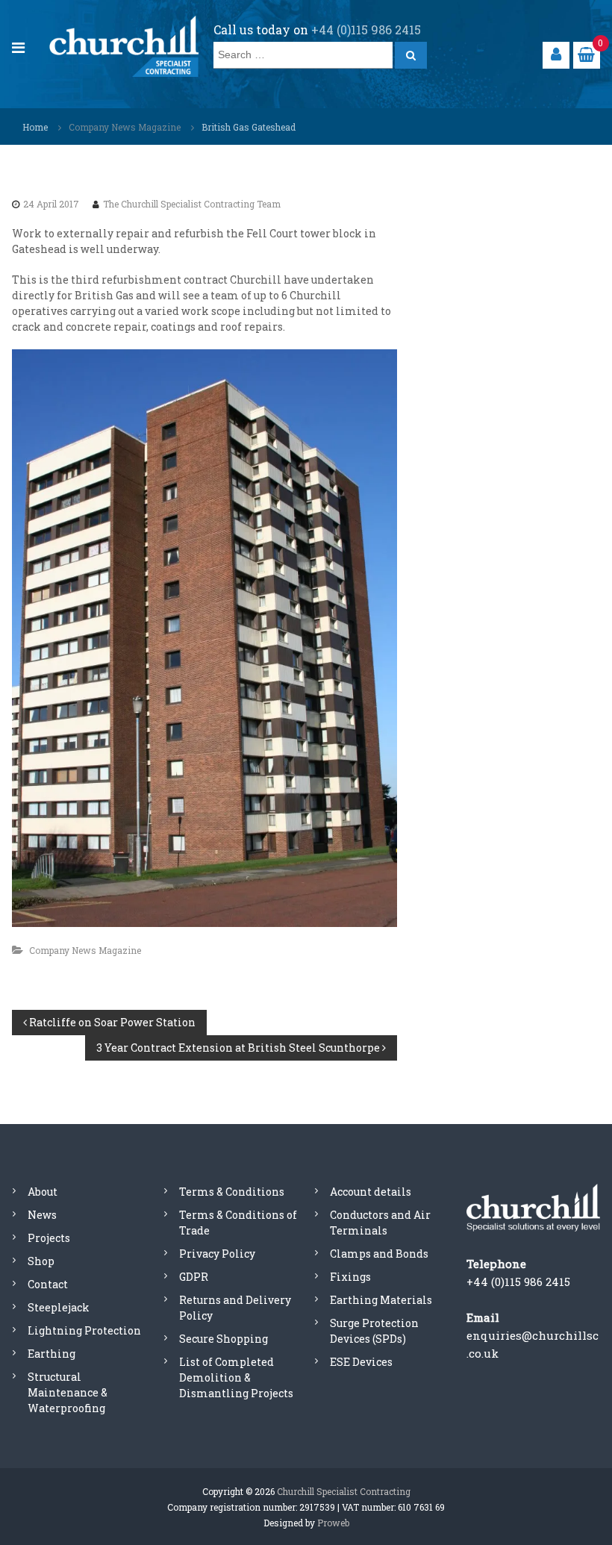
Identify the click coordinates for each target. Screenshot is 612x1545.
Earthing (51, 1353)
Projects (49, 1238)
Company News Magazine (125, 127)
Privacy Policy (217, 1253)
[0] (586, 53)
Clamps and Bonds (379, 1253)
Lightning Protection (84, 1330)
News (42, 1215)
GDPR (193, 1277)
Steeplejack (59, 1307)
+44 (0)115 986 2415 (366, 29)
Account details (370, 1191)
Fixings (350, 1277)
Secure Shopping (223, 1339)
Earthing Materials (381, 1300)
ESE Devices (361, 1362)
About (42, 1191)
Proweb (333, 1523)
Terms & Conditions (231, 1191)
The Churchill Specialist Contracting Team (192, 204)
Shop (41, 1261)
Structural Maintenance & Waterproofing (67, 1392)
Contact (48, 1284)
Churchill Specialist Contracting (343, 1491)
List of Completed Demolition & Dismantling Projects (236, 1377)
